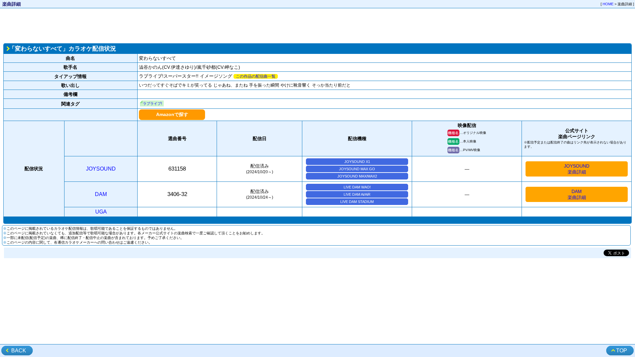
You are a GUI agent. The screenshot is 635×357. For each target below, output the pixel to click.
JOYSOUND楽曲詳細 (576, 169)
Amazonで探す (172, 114)
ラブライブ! (152, 103)
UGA (101, 212)
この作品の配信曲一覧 (255, 76)
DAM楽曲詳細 (577, 194)
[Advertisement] (317, 25)
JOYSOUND (101, 169)
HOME (608, 4)
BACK (18, 350)
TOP (621, 350)
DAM (101, 194)
